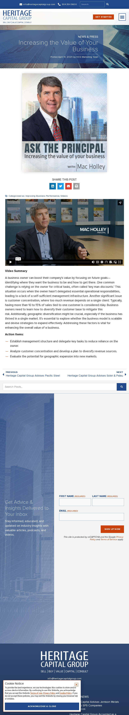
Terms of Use (36, 693)
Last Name (105, 496)
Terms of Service (109, 539)
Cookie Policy (65, 693)
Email (68, 511)
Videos (64, 196)
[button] (122, 17)
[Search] (107, 4)
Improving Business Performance (42, 196)
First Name (72, 496)
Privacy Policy (49, 693)
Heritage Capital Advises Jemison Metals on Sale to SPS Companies (94, 703)
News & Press (88, 37)
